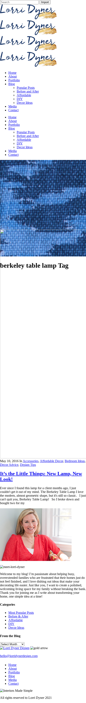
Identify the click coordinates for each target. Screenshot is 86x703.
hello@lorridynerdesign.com (19, 656)
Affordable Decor (51, 461)
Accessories (30, 461)
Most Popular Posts (21, 612)
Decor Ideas (16, 627)
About (12, 668)
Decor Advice (9, 465)
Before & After (18, 616)
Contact (13, 683)
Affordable (15, 620)
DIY (11, 624)
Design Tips (28, 465)
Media (12, 680)
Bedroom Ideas (75, 461)
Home (12, 665)
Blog (11, 676)
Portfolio (14, 672)
